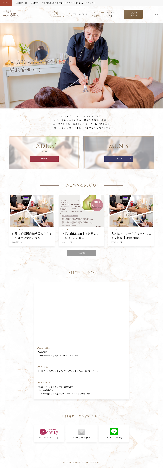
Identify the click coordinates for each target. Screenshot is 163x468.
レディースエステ (18, 230)
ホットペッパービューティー (49, 437)
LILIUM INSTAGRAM (56, 17)
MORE (81, 253)
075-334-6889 (80, 14)
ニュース (64, 230)
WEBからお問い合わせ (81, 437)
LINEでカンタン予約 (114, 437)
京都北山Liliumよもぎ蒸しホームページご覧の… (80, 235)
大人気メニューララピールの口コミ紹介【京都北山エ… (131, 235)
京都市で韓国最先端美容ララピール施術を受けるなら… (32, 235)
